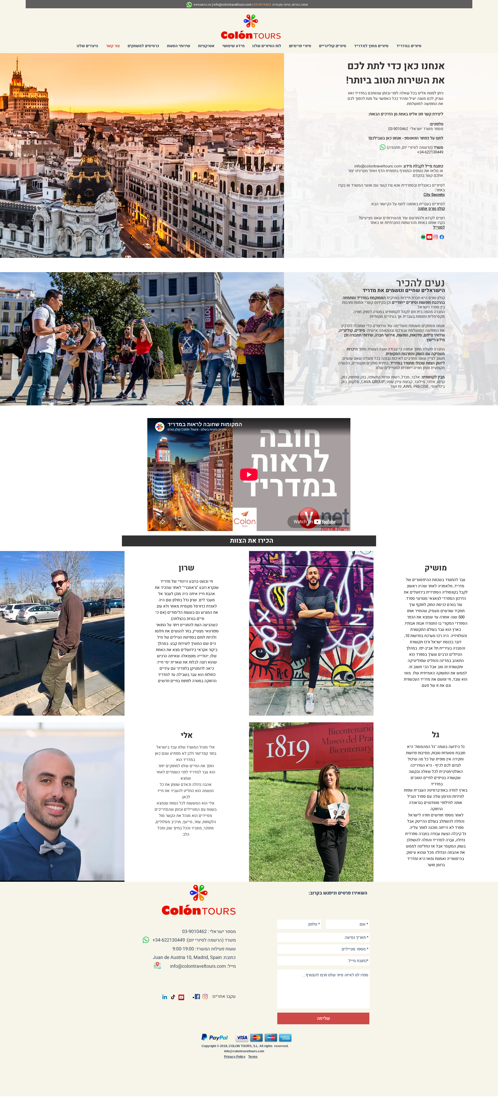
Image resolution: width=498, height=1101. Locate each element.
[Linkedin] (165, 997)
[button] (408, 46)
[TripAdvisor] (423, 237)
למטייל (439, 227)
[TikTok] (173, 997)
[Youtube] (429, 237)
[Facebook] (442, 237)
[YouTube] (181, 997)
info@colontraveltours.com (232, 4)
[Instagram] (436, 237)
